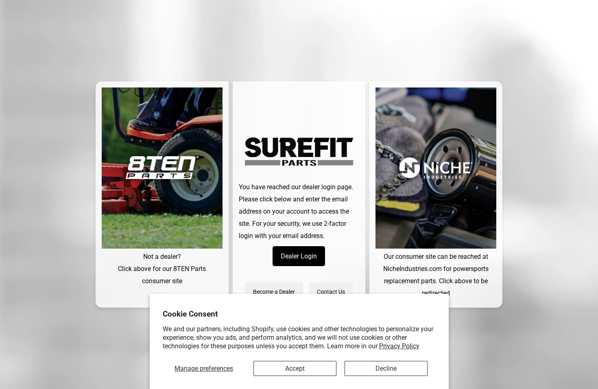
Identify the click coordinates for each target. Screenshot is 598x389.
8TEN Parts (189, 269)
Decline (386, 368)
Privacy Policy (399, 346)
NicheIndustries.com (412, 269)
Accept (295, 368)
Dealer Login (299, 256)
